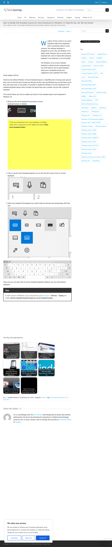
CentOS (83, 58)
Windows (103, 108)
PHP (96, 100)
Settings (46, 296)
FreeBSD (99, 58)
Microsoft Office (86, 81)
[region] (28, 531)
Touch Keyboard (54, 397)
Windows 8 (95, 112)
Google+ (18, 422)
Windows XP (85, 161)
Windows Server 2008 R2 (89, 138)
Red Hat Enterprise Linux (89, 104)
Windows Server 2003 (88, 130)
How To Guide (98, 66)
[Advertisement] (21, 56)
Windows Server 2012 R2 (89, 145)
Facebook (62, 420)
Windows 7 (85, 112)
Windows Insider (87, 126)
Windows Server (100, 126)
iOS (102, 73)
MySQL (83, 96)
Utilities (43, 397)
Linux (83, 77)
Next (68, 31)
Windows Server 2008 (88, 134)
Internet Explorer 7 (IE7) (89, 73)
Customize (14, 538)
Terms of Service (36, 544)
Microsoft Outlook (87, 92)
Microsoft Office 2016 (88, 89)
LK (5, 397)
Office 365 (92, 96)
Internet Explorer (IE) (88, 69)
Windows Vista (86, 153)
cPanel (91, 58)
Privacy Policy (46, 544)
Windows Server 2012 (88, 142)
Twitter (69, 420)
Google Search (86, 66)
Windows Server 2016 (88, 149)
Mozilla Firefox (101, 92)
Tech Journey (37, 415)
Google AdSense (101, 62)
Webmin (94, 108)
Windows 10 (62, 397)
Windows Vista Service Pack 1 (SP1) (93, 157)
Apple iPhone (102, 54)
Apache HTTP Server (88, 54)
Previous (61, 31)
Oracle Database (86, 100)
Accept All (42, 538)
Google (90, 62)
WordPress (96, 161)
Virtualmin (84, 108)
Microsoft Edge (93, 77)
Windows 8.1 (85, 115)
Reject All (28, 538)
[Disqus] (37, 453)
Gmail (83, 62)
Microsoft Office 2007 (88, 85)
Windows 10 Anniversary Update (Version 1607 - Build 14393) (92, 120)
